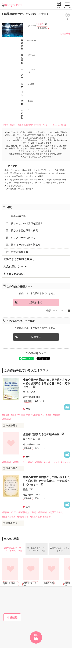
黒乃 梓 (27, 391)
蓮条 (25, 489)
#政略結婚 (28, 125)
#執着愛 (56, 415)
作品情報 (66, 33)
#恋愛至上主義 (56, 512)
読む (36, 635)
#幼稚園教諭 (24, 512)
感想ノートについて (56, 310)
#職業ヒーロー (20, 462)
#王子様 (56, 125)
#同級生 (47, 517)
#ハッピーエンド (52, 462)
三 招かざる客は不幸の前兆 (22, 230)
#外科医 (21, 415)
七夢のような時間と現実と (19, 259)
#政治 (20, 125)
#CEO (13, 512)
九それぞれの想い (13, 273)
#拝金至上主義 (9, 517)
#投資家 (5, 512)
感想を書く (35, 302)
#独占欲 (5, 415)
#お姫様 (37, 125)
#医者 (13, 415)
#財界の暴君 (36, 517)
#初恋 (63, 125)
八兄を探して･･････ (15, 266)
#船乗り (13, 125)
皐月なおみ (29, 439)
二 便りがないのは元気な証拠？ (24, 223)
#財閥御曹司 (23, 517)
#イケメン (47, 125)
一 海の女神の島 (16, 216)
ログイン (58, 7)
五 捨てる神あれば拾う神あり (23, 244)
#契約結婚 (6, 419)
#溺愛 (48, 415)
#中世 (5, 125)
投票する (36, 336)
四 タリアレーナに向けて (20, 237)
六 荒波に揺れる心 (17, 251)
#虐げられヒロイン (35, 415)
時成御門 (39, 24)
